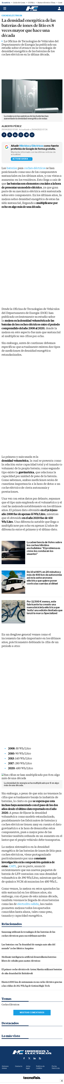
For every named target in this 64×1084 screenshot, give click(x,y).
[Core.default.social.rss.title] (40, 1058)
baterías (12, 168)
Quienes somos (5, 1067)
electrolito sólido (28, 904)
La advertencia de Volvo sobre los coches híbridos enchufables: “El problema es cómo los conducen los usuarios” (44, 548)
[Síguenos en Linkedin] (34, 1058)
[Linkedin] (15, 134)
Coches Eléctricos (12, 16)
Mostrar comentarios (32, 1012)
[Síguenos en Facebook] (24, 1058)
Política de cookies (40, 1067)
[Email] (32, 134)
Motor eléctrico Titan (46, 3)
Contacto (18, 1066)
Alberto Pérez (11, 126)
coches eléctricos (35, 168)
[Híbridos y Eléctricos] (32, 1052)
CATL (12, 866)
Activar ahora (20, 159)
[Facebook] (4, 134)
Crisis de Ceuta (19, 3)
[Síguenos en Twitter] (29, 1058)
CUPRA (31, 3)
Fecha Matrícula (56, 1067)
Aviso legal (28, 1067)
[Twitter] (9, 134)
